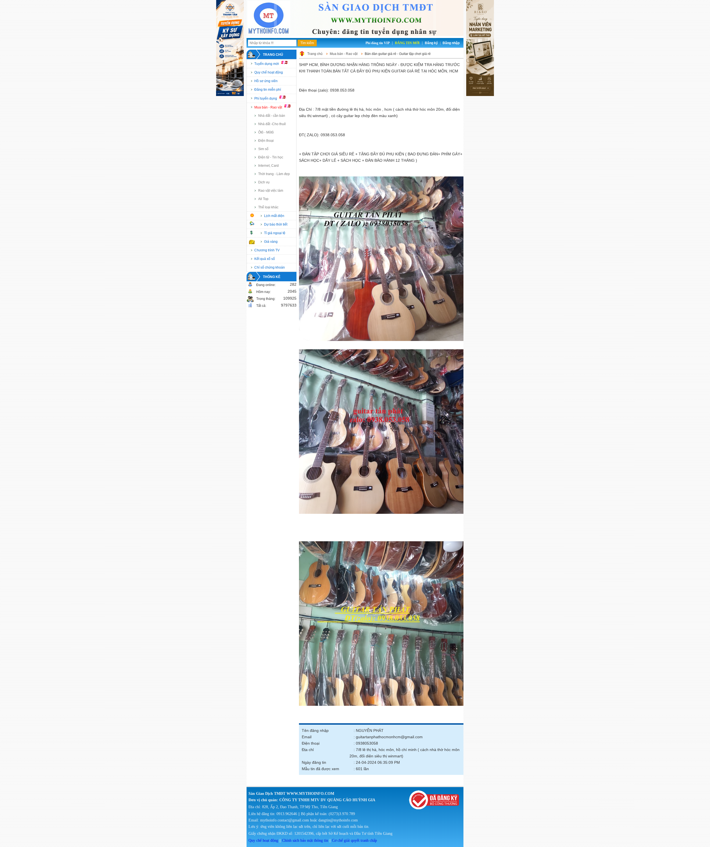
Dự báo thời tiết (275, 224)
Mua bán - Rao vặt (268, 107)
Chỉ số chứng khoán (269, 267)
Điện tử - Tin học (270, 157)
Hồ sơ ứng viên (266, 81)
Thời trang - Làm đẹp (274, 174)
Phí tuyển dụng (266, 98)
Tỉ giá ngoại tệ (274, 233)
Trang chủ (273, 55)
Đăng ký (431, 43)
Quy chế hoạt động (268, 72)
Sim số (263, 149)
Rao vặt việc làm (270, 191)
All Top (263, 199)
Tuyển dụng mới (267, 64)
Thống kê (271, 277)
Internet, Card (268, 166)
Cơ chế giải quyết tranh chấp (354, 840)
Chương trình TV (267, 250)
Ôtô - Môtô (266, 132)
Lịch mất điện (274, 216)
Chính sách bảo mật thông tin (305, 840)
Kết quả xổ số (264, 259)
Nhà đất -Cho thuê (272, 124)
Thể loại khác (268, 207)
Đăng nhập (451, 43)
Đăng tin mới (407, 43)
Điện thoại (266, 141)
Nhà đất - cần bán (271, 116)
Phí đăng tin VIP (378, 43)
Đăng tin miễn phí (267, 90)
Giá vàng (271, 242)
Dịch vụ (264, 182)
